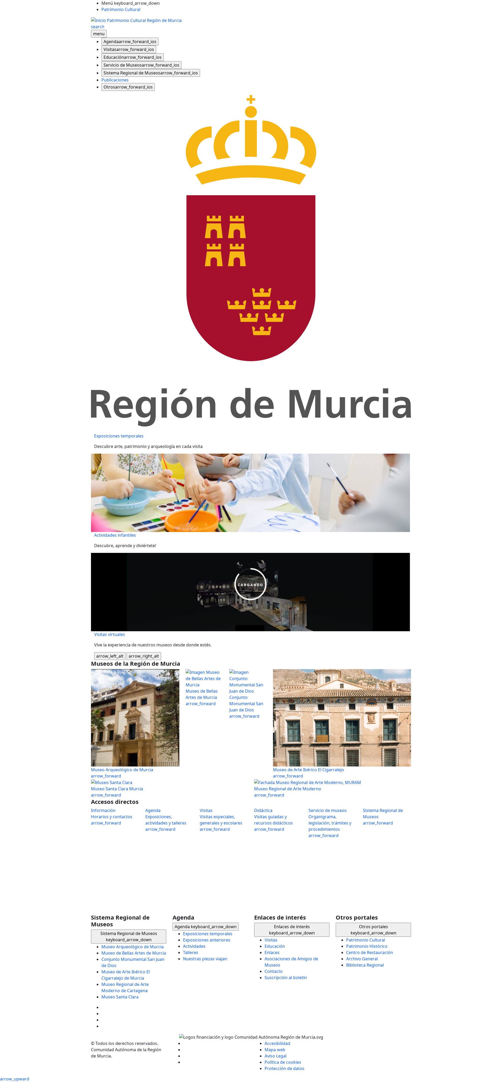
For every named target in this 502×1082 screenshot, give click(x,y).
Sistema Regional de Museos (151, 73)
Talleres (190, 952)
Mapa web (275, 1049)
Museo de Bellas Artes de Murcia (133, 953)
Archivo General (362, 959)
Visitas (129, 49)
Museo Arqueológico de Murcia (132, 947)
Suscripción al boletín (286, 977)
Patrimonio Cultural (120, 9)
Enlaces (272, 952)
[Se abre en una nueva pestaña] (251, 260)
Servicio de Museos (141, 65)
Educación (133, 57)
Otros (128, 87)
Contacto (274, 971)
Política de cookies (283, 1062)
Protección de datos (284, 1068)
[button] (251, 1079)
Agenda (130, 41)
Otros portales (373, 930)
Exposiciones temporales (207, 934)
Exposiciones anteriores (206, 940)
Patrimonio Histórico (366, 946)
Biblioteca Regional (365, 965)
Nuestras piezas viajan (205, 959)
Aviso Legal (276, 1056)
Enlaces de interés (292, 930)
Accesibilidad (277, 1043)
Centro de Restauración (369, 952)
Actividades (194, 946)
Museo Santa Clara (120, 997)
